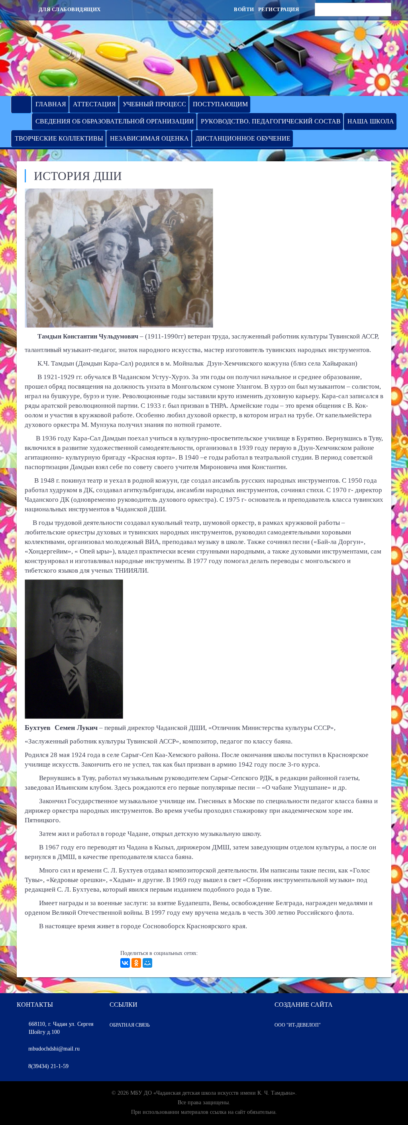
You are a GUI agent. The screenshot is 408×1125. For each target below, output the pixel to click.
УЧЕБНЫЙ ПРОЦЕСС (154, 104)
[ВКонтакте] (125, 963)
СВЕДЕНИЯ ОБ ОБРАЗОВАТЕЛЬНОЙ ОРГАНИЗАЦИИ (114, 121)
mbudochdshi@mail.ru (54, 1049)
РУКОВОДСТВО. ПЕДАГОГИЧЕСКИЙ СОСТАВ (271, 121)
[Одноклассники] (136, 963)
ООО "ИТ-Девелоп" (298, 1025)
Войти (244, 9)
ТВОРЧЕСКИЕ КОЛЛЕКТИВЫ (59, 138)
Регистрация (278, 9)
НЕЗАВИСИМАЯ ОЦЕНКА (149, 138)
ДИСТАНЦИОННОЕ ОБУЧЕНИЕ (243, 138)
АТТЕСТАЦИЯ (94, 104)
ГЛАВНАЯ (50, 104)
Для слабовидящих (69, 9)
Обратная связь (130, 1025)
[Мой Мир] (147, 963)
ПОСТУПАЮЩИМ (220, 104)
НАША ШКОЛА (370, 121)
